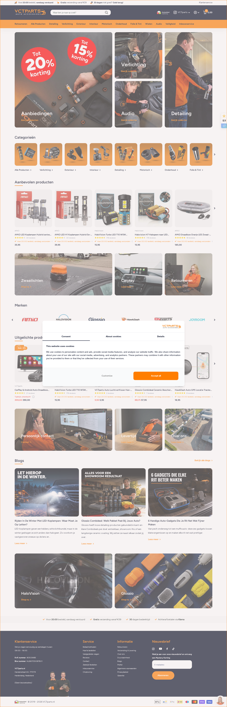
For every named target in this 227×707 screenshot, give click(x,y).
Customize (107, 375)
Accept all (156, 375)
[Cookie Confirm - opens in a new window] (171, 326)
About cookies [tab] (113, 336)
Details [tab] (160, 336)
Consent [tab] (66, 336)
